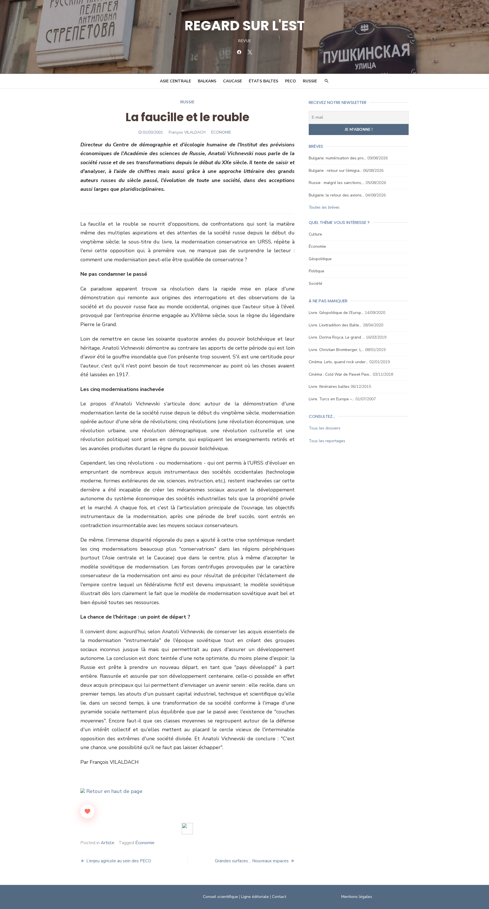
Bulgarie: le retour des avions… (336, 195)
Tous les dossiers (324, 428)
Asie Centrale (175, 81)
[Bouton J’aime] (87, 811)
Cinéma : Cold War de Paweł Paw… (340, 374)
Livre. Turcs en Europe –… (331, 399)
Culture (315, 234)
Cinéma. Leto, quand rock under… (338, 362)
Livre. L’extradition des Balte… (335, 325)
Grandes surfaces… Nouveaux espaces (252, 861)
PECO (290, 81)
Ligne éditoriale (255, 896)
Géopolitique (320, 259)
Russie (310, 81)
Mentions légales (356, 896)
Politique (316, 271)
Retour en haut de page (113, 791)
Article (107, 843)
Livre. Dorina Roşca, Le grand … (337, 337)
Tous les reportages (327, 441)
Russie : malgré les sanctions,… (336, 182)
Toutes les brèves (324, 207)
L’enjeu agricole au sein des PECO (118, 861)
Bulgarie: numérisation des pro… (337, 158)
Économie (145, 843)
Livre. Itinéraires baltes (329, 386)
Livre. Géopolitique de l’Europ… (336, 312)
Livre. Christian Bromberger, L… (336, 349)
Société (315, 283)
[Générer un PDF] (187, 828)
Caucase (232, 81)
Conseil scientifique (220, 896)
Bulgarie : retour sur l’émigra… (335, 170)
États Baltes (263, 81)
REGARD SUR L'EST (245, 25)
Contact (279, 896)
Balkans (207, 81)
